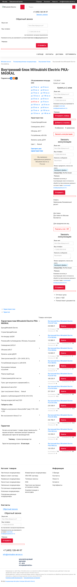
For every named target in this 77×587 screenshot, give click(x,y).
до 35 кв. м (44, 87)
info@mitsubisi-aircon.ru (67, 1)
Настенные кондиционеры (10, 473)
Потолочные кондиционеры (11, 488)
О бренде (39, 1)
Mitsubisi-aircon (6, 62)
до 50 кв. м (35, 90)
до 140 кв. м (46, 96)
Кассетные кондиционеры (10, 482)
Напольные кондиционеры (10, 485)
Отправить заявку (62, 116)
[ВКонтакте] (11, 78)
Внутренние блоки (44, 62)
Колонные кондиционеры (10, 491)
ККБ (26, 482)
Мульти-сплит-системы (9, 476)
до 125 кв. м (35, 96)
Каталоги (47, 1)
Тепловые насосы (31, 479)
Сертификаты (70, 54)
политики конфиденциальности (37, 38)
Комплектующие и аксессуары (31, 491)
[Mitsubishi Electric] (9, 7)
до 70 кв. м (35, 87)
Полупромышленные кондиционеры (24, 62)
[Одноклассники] (14, 78)
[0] (9, 585)
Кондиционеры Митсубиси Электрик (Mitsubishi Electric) (20, 581)
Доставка (59, 54)
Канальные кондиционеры (10, 479)
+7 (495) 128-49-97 (40, 12)
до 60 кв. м (44, 90)
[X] (16, 78)
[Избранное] (29, 585)
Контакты (49, 54)
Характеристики (9, 309)
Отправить (42, 45)
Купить (63, 326)
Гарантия (6, 312)
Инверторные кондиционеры (35, 473)
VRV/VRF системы (31, 476)
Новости (55, 1)
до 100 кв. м (45, 93)
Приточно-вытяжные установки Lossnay (33, 486)
